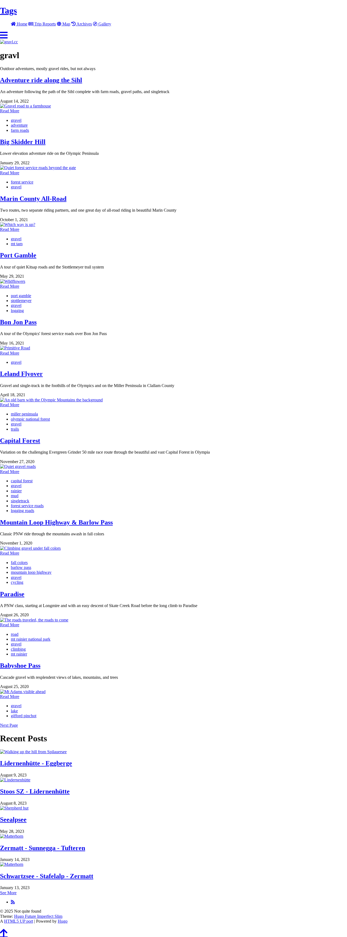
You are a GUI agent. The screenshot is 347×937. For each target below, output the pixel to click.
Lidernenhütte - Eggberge (36, 763)
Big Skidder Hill (23, 141)
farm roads (20, 130)
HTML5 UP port (18, 921)
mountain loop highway (31, 572)
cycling (17, 582)
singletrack (20, 501)
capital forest (22, 481)
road (14, 634)
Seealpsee (13, 819)
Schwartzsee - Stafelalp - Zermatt (46, 876)
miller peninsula (24, 414)
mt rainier (19, 654)
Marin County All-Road (33, 198)
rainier (16, 491)
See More (8, 892)
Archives (84, 24)
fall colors (19, 562)
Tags (8, 10)
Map (65, 24)
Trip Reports (44, 24)
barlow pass (21, 567)
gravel (16, 120)
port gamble (21, 295)
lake (14, 711)
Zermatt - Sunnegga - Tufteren (42, 847)
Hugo (63, 921)
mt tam (17, 243)
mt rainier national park (30, 639)
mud (14, 495)
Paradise (12, 594)
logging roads (22, 510)
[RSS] (13, 902)
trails (15, 429)
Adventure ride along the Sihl (41, 80)
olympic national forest (30, 419)
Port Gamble (18, 255)
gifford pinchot (23, 715)
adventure (19, 125)
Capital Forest (20, 440)
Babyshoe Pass (20, 665)
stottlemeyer (21, 300)
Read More (9, 111)
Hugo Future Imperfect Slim (38, 916)
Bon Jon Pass (18, 322)
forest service (22, 182)
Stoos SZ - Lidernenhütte (35, 791)
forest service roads (27, 505)
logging (17, 310)
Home (21, 24)
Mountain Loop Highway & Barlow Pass (56, 522)
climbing (18, 649)
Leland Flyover (21, 373)
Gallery (104, 24)
